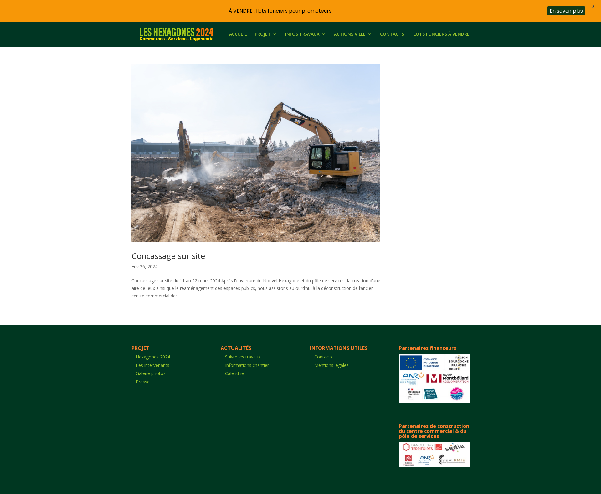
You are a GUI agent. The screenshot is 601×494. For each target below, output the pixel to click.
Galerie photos (151, 373)
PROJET (263, 34)
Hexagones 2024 (153, 357)
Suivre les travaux (242, 357)
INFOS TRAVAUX (302, 34)
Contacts (323, 357)
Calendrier (235, 373)
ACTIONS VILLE (350, 34)
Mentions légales (331, 365)
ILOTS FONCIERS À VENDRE (441, 34)
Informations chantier (247, 365)
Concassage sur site (168, 255)
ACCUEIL (238, 34)
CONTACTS (392, 34)
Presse (143, 382)
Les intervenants (152, 365)
